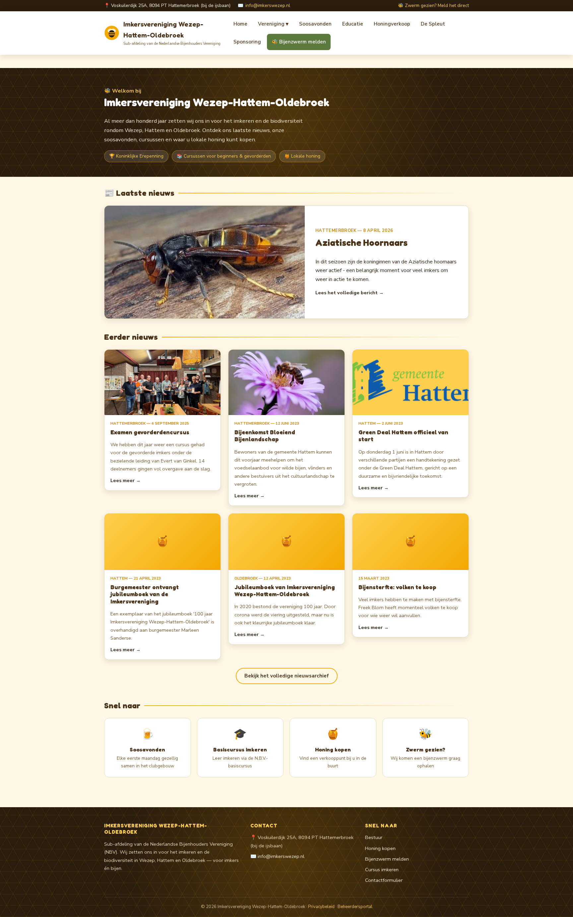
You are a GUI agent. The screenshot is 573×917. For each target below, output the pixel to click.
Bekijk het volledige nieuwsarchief (286, 675)
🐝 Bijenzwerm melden (299, 41)
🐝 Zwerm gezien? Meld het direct (433, 5)
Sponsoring (247, 41)
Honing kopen (380, 848)
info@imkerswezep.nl (267, 5)
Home (240, 24)
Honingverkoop (392, 24)
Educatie (352, 24)
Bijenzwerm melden (387, 859)
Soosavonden (315, 24)
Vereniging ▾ (273, 24)
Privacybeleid (321, 907)
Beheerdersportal (355, 907)
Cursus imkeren (382, 869)
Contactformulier (384, 880)
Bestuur (373, 837)
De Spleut (433, 24)
